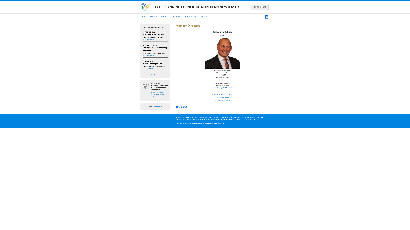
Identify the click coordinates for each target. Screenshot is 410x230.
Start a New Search (222, 97)
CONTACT (204, 17)
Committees (259, 117)
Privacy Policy (211, 123)
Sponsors (216, 117)
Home (178, 117)
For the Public (158, 92)
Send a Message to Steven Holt (223, 88)
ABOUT (164, 17)
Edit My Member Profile (222, 100)
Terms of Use (220, 123)
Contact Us (239, 119)
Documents (224, 117)
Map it (223, 79)
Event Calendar (186, 117)
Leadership (250, 117)
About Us (195, 117)
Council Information (206, 117)
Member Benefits (203, 119)
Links (231, 117)
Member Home (192, 119)
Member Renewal (228, 119)
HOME (143, 17)
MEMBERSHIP (190, 17)
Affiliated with (159, 86)
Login (254, 119)
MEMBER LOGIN (260, 7)
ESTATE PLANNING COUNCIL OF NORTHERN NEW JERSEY (195, 7)
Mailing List (158, 107)
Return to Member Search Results (222, 94)
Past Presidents (181, 119)
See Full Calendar (149, 75)
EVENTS (153, 17)
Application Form (216, 119)
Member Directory (240, 117)
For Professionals (159, 95)
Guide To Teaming (159, 97)
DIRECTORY (175, 17)
